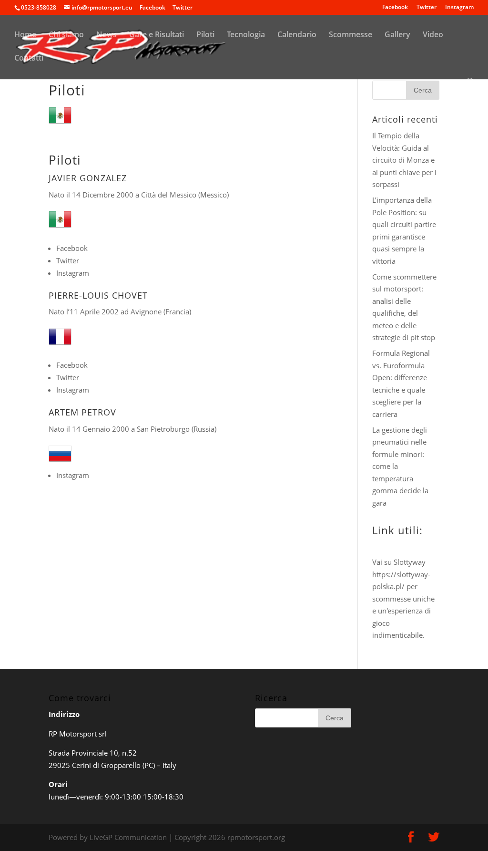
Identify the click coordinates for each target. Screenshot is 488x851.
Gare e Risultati (156, 35)
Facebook (395, 7)
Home (25, 35)
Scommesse (350, 35)
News (106, 35)
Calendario (296, 35)
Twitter (427, 7)
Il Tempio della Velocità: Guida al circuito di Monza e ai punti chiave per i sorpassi (404, 160)
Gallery (397, 35)
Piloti (205, 35)
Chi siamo (66, 35)
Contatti (28, 58)
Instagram (459, 7)
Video (433, 35)
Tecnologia (246, 35)
